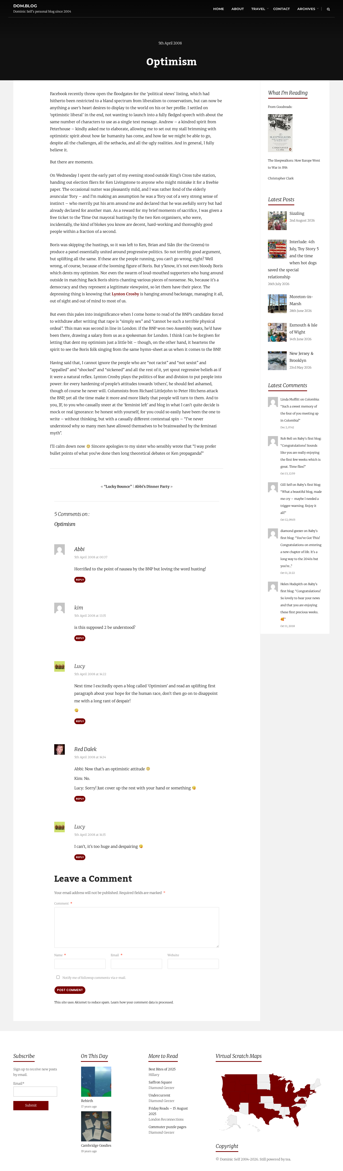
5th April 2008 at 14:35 (90, 835)
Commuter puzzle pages (167, 1127)
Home (218, 9)
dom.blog (25, 6)
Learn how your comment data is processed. (142, 1002)
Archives (306, 9)
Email (117, 955)
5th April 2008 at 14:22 (90, 674)
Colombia (312, 399)
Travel (258, 9)
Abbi (79, 549)
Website (173, 955)
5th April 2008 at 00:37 (90, 557)
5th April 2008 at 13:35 (90, 615)
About (238, 9)
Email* (18, 1083)
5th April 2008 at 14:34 (90, 757)
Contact (281, 9)
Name (60, 955)
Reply (80, 580)
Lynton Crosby (125, 294)
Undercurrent (159, 1095)
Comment (63, 903)
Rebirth (87, 1101)
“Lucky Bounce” (118, 486)
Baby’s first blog (309, 438)
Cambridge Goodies (96, 1145)
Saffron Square (160, 1082)
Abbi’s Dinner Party (152, 486)
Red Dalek (85, 749)
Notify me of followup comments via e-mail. (94, 978)
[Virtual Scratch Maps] (273, 1136)
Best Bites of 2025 (162, 1069)
